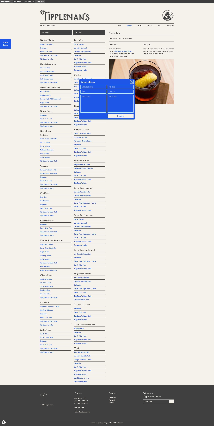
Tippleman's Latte (47, 59)
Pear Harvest (45, 266)
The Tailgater (45, 294)
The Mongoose (45, 157)
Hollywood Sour (45, 283)
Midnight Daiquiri (47, 150)
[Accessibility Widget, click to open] (3, 422)
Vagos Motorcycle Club (48, 270)
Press (160, 26)
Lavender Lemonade (80, 48)
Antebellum (44, 135)
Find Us (149, 26)
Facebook (112, 400)
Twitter (111, 403)
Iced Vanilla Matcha (81, 278)
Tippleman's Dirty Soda (48, 55)
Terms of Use (94, 423)
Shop (119, 26)
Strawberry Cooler (80, 70)
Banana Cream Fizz (47, 44)
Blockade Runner (46, 279)
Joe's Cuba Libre (46, 75)
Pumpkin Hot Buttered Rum (83, 168)
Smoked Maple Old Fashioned (50, 99)
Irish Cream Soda (46, 337)
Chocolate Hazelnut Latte (49, 306)
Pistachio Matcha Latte (82, 141)
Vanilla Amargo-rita (81, 300)
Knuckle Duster (45, 95)
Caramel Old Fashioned (48, 173)
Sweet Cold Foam (46, 52)
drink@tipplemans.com (82, 412)
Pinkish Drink (79, 329)
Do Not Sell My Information (116, 423)
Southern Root (45, 290)
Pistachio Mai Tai (80, 137)
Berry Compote (79, 44)
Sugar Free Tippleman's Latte (85, 203)
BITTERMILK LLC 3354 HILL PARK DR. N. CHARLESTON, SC (81, 400)
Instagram (112, 398)
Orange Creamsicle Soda (82, 359)
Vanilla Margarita (80, 382)
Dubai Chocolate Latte (82, 133)
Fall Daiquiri (45, 91)
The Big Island (45, 255)
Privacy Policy (103, 423)
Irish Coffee (44, 334)
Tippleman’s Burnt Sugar (123, 51)
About (139, 26)
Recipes (129, 26)
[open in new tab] (6, 1)
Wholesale (170, 26)
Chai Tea (43, 197)
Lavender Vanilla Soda (82, 52)
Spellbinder (44, 153)
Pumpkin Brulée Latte (82, 165)
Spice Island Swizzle (48, 248)
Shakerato (43, 48)
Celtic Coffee (45, 142)
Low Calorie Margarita (82, 254)
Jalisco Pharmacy (46, 286)
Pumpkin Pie (44, 201)
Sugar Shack (44, 103)
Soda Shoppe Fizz (46, 79)
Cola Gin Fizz (45, 68)
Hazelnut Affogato (46, 310)
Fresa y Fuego (45, 146)
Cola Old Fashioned (47, 71)
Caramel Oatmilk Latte (48, 170)
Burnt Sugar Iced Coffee (48, 139)
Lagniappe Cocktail (47, 244)
